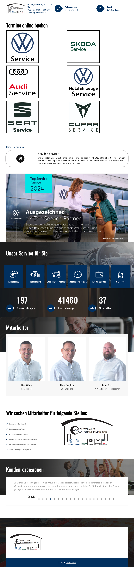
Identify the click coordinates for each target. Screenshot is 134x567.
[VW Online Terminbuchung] (22, 46)
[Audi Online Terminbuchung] (22, 82)
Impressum (71, 562)
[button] (39, 499)
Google (31, 496)
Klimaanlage (120, 281)
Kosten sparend (77, 281)
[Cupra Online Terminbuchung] (83, 117)
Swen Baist (67, 385)
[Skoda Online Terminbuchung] (83, 46)
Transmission (13, 281)
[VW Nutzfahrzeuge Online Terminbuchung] (83, 82)
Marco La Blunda (108, 385)
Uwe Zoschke (26, 385)
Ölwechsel (99, 281)
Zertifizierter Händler (35, 281)
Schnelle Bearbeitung (56, 281)
